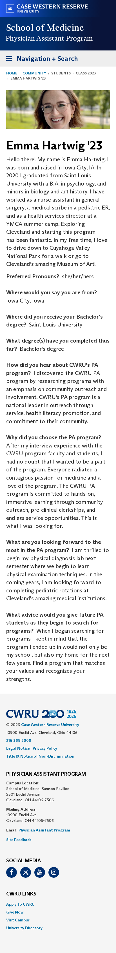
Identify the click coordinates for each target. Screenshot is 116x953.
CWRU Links (21, 894)
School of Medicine (45, 27)
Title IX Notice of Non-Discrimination (40, 756)
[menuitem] (58, 904)
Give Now (14, 912)
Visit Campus (18, 920)
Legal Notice (18, 748)
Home (11, 73)
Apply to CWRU (20, 904)
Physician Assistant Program (44, 830)
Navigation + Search (40, 60)
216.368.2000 (18, 740)
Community (34, 73)
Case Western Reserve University (50, 724)
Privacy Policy (45, 748)
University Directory (24, 927)
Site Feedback (19, 839)
